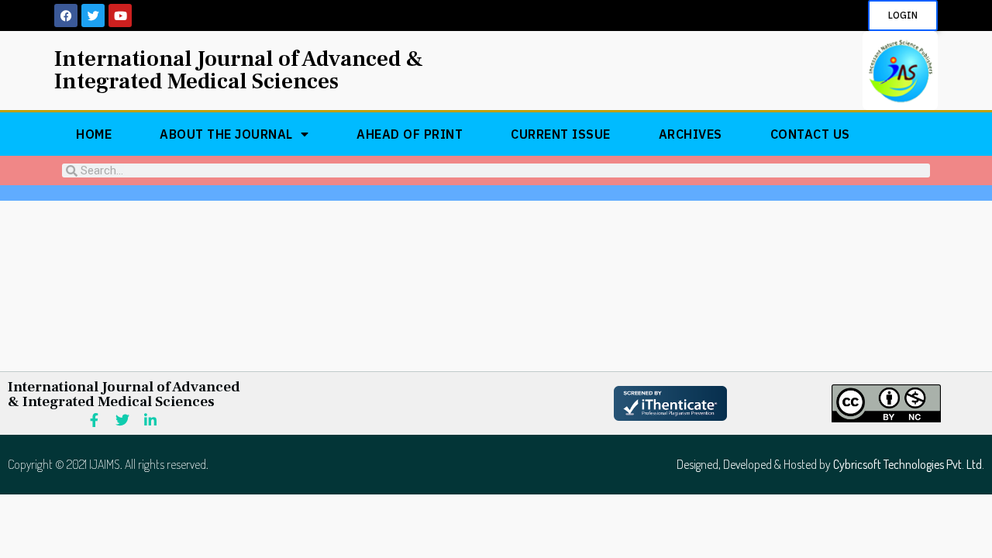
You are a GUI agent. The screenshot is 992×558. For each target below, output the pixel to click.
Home (94, 134)
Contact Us (810, 134)
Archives (690, 134)
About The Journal (226, 134)
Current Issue (561, 134)
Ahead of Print (409, 134)
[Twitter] (93, 15)
